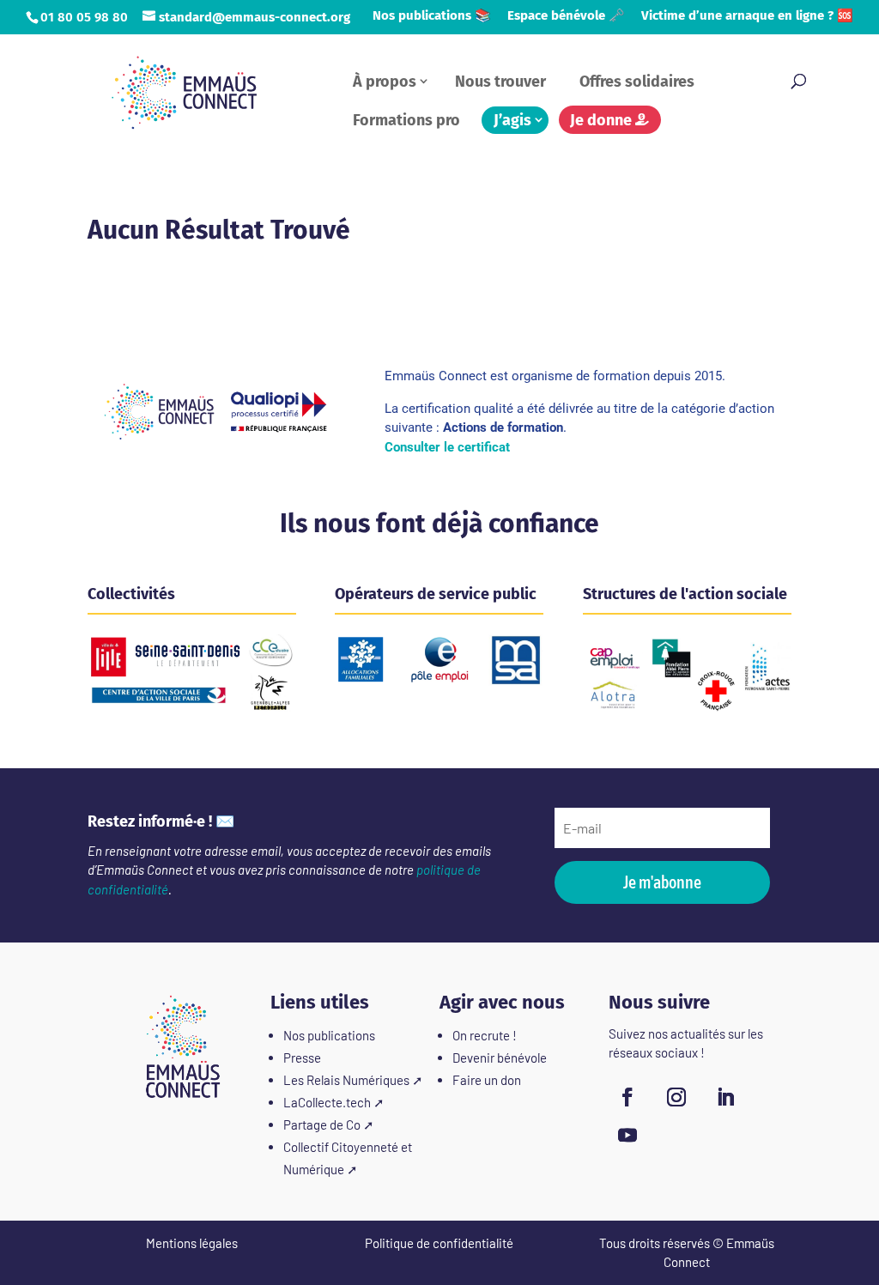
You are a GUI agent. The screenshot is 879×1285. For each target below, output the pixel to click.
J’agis (512, 120)
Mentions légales (192, 1243)
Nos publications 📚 (432, 16)
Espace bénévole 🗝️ (566, 16)
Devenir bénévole (499, 1057)
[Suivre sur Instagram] (676, 1097)
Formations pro (406, 120)
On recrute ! (484, 1035)
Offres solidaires (636, 81)
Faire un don (486, 1080)
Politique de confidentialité (439, 1243)
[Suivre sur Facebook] (627, 1097)
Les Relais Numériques (346, 1080)
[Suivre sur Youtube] (627, 1135)
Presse (302, 1057)
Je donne (602, 120)
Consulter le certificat (447, 447)
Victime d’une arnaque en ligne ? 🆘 (747, 16)
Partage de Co (322, 1124)
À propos (384, 81)
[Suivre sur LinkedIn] (725, 1097)
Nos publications (329, 1035)
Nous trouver (500, 81)
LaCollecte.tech (327, 1102)
